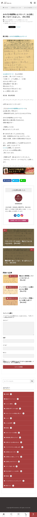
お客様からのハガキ (16, 7)
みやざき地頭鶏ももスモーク (18, 36)
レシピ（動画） (10, 403)
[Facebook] (7, 180)
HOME (6, 7)
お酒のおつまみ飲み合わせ (13, 442)
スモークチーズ (23, 21)
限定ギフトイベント (11, 399)
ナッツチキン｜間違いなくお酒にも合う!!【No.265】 (26, 300)
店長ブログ (9, 485)
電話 (26, 515)
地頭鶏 (6, 23)
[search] (32, 381)
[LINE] (23, 180)
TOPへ (33, 515)
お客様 (8, 394)
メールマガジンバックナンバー (14, 481)
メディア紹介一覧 (11, 466)
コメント (5, 320)
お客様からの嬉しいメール (13, 456)
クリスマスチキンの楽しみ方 (14, 447)
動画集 (8, 428)
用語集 (8, 476)
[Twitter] (15, 180)
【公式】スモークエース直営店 (18, 220)
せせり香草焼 (14, 276)
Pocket (18, 27)
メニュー (18, 515)
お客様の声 (7, 21)
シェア (11, 515)
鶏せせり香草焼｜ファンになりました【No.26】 (26, 278)
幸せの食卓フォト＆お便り (13, 471)
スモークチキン (12, 23)
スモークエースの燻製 (12, 432)
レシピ (8, 418)
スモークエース (14, 21)
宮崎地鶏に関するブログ (13, 437)
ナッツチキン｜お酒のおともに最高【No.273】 (26, 289)
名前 (4, 337)
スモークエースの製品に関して (14, 413)
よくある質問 (10, 423)
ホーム (3, 515)
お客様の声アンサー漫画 (12, 408)
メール (5, 345)
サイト (4, 352)
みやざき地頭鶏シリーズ (30, 7)
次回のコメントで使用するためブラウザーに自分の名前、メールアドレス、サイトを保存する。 (18, 362)
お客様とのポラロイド (12, 461)
